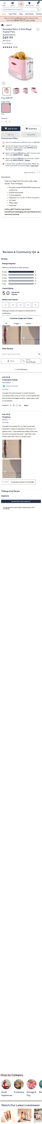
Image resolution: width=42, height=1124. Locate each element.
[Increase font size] (37, 172)
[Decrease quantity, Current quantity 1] (2, 121)
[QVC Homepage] (2, 25)
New (21, 14)
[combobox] (19, 9)
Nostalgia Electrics (9, 34)
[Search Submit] (38, 9)
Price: (3, 98)
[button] (4, 4)
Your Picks (13, 14)
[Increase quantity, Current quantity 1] (9, 121)
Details (26, 155)
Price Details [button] (7, 43)
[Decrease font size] (40, 172)
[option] (21, 19)
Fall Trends (29, 14)
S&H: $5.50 (6, 41)
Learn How (34, 165)
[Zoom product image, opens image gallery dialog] (3, 83)
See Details (18, 149)
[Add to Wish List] (37, 29)
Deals (4, 14)
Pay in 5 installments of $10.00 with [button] (18, 142)
